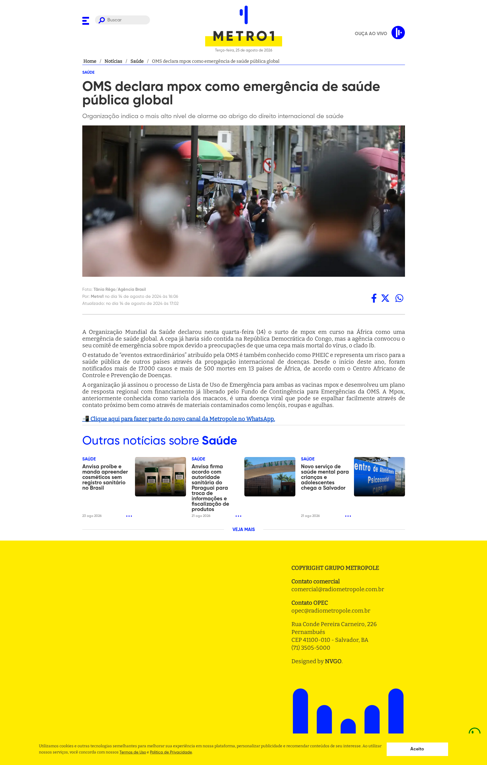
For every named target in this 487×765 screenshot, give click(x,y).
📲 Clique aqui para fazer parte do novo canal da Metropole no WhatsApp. (178, 418)
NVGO (333, 661)
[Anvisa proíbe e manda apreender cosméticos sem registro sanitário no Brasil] (160, 476)
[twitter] (385, 298)
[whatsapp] (399, 298)
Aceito (417, 749)
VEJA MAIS (244, 530)
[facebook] (374, 298)
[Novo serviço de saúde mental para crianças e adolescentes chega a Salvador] (379, 476)
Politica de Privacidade (171, 752)
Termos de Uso (132, 752)
